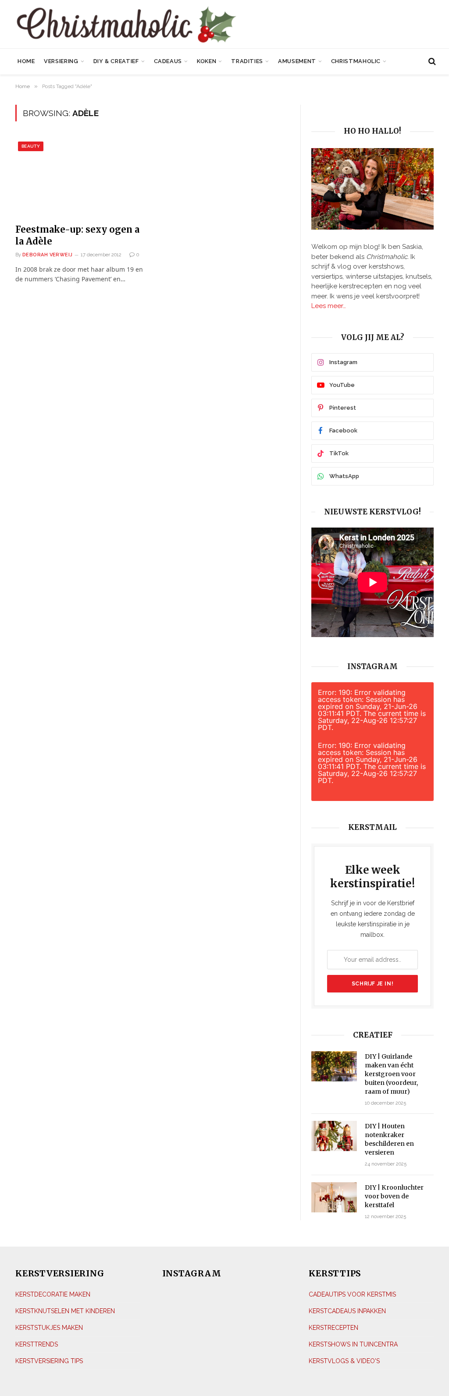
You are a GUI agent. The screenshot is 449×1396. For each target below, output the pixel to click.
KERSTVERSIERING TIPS (49, 1360)
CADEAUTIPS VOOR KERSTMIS (352, 1294)
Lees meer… (328, 306)
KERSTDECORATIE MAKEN (52, 1294)
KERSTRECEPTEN (333, 1327)
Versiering (61, 61)
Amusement (297, 61)
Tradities (247, 61)
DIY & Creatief (116, 61)
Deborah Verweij (47, 255)
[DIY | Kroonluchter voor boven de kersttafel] (334, 1197)
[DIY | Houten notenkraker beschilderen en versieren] (334, 1136)
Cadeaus (168, 61)
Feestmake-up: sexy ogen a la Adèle (77, 235)
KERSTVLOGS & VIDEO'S (344, 1360)
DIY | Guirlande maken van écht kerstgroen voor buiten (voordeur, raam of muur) (391, 1073)
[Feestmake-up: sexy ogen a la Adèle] (80, 177)
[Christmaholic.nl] (157, 25)
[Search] (431, 61)
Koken (206, 61)
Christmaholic (356, 61)
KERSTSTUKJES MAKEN (49, 1327)
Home (26, 61)
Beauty (30, 146)
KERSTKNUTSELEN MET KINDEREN (65, 1311)
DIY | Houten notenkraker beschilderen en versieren (389, 1139)
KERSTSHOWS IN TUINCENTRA (353, 1344)
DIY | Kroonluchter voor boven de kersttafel (394, 1196)
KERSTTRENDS (36, 1344)
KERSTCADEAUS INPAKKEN (347, 1311)
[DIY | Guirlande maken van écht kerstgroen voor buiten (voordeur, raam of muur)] (334, 1066)
